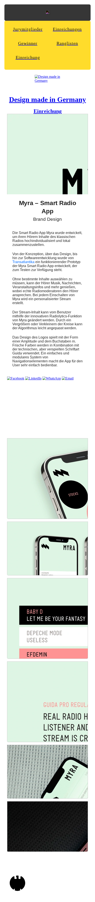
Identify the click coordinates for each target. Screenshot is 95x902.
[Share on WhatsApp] (51, 378)
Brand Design (47, 219)
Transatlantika (23, 262)
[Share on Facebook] (15, 378)
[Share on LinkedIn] (33, 378)
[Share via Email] (68, 378)
